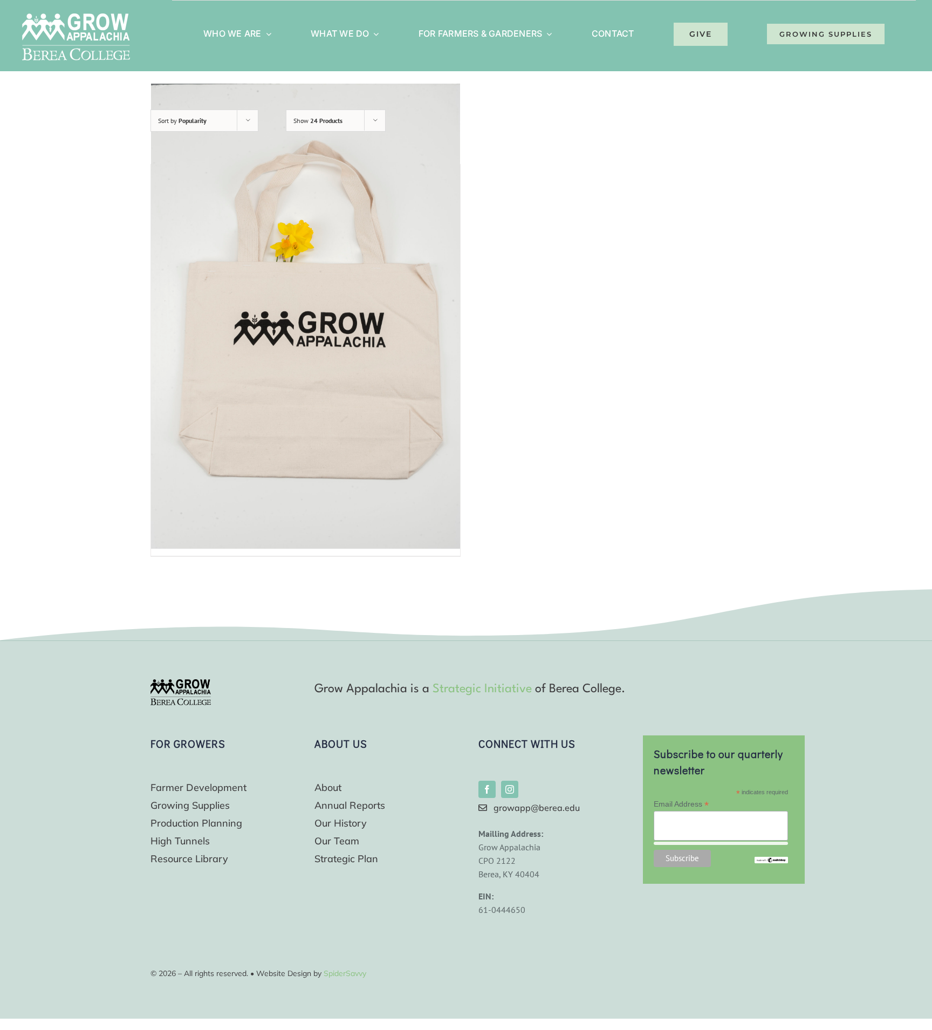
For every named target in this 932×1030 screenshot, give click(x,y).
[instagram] (509, 789)
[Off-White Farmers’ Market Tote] (305, 316)
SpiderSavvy (345, 973)
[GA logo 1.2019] (180, 683)
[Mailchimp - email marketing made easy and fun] (771, 861)
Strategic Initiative (482, 689)
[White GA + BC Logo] (76, 17)
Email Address (681, 804)
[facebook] (487, 789)
